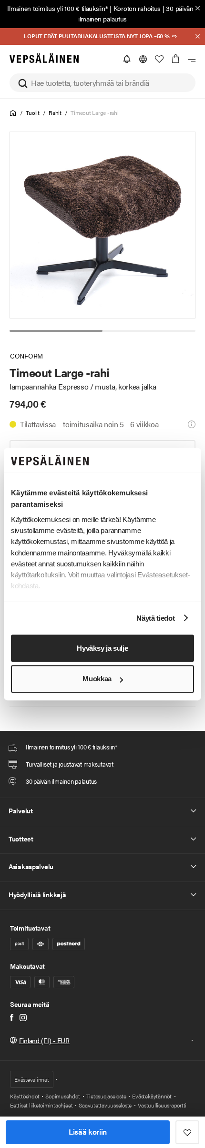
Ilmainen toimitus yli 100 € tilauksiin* (57, 8)
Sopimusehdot (62, 1096)
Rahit (55, 112)
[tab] (56, 331)
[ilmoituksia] (127, 59)
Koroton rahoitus (137, 8)
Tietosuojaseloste (106, 1096)
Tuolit (33, 112)
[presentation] (103, 225)
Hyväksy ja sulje (102, 648)
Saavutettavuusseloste (105, 1105)
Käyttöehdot (24, 1096)
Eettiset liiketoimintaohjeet (41, 1105)
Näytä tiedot (155, 618)
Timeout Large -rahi (94, 112)
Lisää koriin (88, 1131)
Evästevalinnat (31, 1079)
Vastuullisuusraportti (162, 1105)
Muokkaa (97, 679)
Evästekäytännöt (151, 1096)
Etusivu (13, 113)
